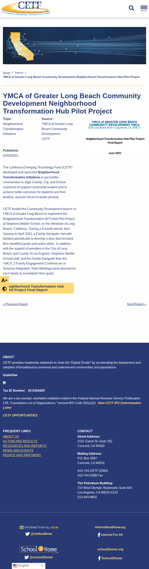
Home (6, 72)
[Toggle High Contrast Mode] (4, 289)
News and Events (18, 450)
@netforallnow (41, 533)
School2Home (111, 558)
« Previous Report (15, 304)
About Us (11, 436)
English (23, 565)
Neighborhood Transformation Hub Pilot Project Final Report (35, 288)
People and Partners (22, 455)
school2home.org (110, 549)
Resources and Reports (25, 446)
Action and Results (20, 441)
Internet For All (112, 534)
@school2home (41, 557)
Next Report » (136, 304)
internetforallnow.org (110, 527)
